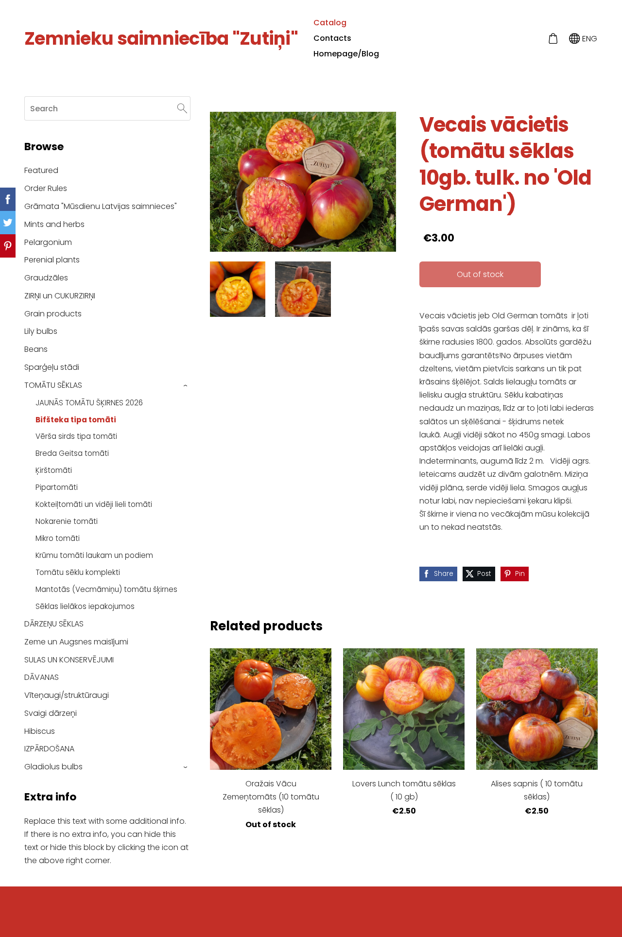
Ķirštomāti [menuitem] (53, 470)
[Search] (182, 108)
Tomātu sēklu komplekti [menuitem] (77, 572)
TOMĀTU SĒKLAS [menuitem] (53, 385)
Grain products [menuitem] (53, 313)
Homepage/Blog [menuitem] (346, 53)
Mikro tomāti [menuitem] (57, 538)
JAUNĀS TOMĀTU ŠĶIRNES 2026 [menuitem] (89, 403)
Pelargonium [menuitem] (48, 242)
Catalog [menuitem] (329, 22)
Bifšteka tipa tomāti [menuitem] (75, 420)
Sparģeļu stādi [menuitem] (51, 367)
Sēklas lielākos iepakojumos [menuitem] (85, 606)
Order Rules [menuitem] (45, 188)
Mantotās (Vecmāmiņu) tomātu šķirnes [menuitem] (106, 589)
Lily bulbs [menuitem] (40, 331)
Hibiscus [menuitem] (39, 731)
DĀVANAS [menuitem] (41, 677)
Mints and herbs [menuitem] (54, 224)
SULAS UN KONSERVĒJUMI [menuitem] (69, 659)
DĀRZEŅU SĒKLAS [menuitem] (54, 623)
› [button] (185, 385)
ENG (588, 38)
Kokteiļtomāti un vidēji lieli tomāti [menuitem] (93, 504)
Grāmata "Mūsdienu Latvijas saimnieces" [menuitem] (100, 206)
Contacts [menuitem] (332, 38)
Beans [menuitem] (36, 349)
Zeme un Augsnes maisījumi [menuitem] (76, 641)
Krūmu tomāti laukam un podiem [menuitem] (94, 555)
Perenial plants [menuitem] (52, 259)
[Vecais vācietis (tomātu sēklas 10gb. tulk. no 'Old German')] (237, 289)
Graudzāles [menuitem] (46, 277)
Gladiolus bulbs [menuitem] (53, 766)
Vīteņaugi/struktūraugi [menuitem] (66, 695)
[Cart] (553, 39)
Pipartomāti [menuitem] (56, 487)
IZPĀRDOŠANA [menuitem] (49, 748)
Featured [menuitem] (41, 170)
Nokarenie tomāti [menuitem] (66, 521)
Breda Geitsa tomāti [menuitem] (72, 453)
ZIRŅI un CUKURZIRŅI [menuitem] (59, 295)
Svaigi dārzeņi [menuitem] (50, 713)
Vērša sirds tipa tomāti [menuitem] (76, 436)
